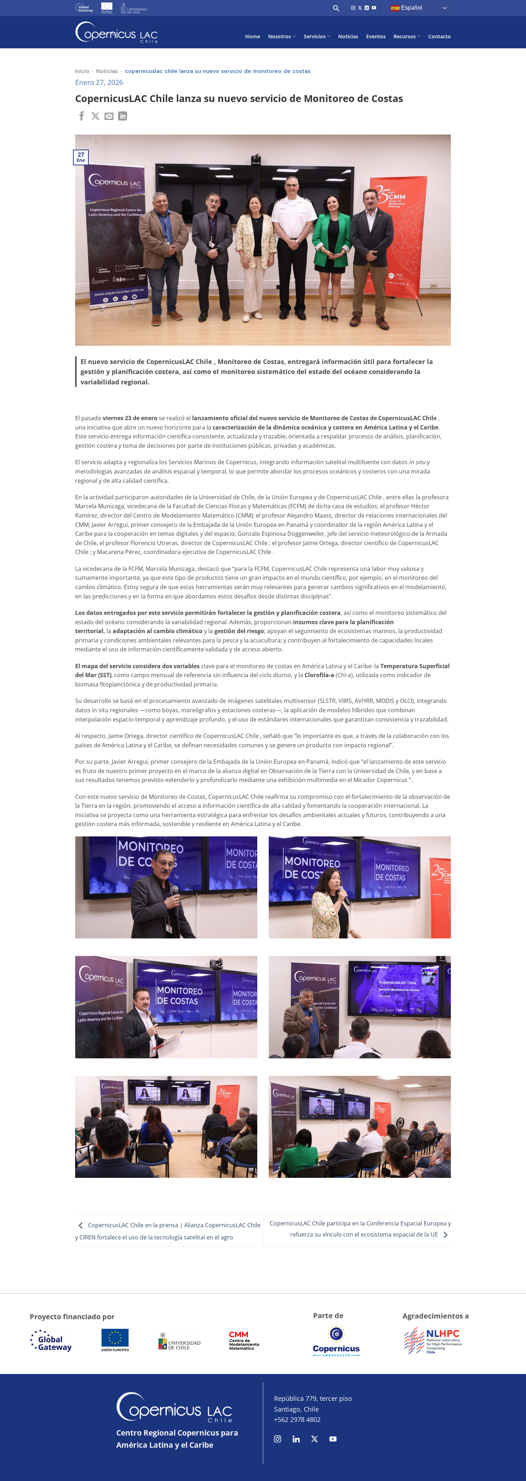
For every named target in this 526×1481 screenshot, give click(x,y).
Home (252, 36)
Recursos (405, 36)
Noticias (348, 36)
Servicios (315, 36)
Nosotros (279, 36)
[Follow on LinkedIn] (367, 8)
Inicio (82, 71)
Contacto (439, 36)
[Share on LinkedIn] (122, 117)
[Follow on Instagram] (353, 8)
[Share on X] (95, 117)
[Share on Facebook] (81, 117)
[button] (336, 8)
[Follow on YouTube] (374, 8)
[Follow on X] (360, 8)
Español (411, 8)
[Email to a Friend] (108, 117)
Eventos (376, 36)
